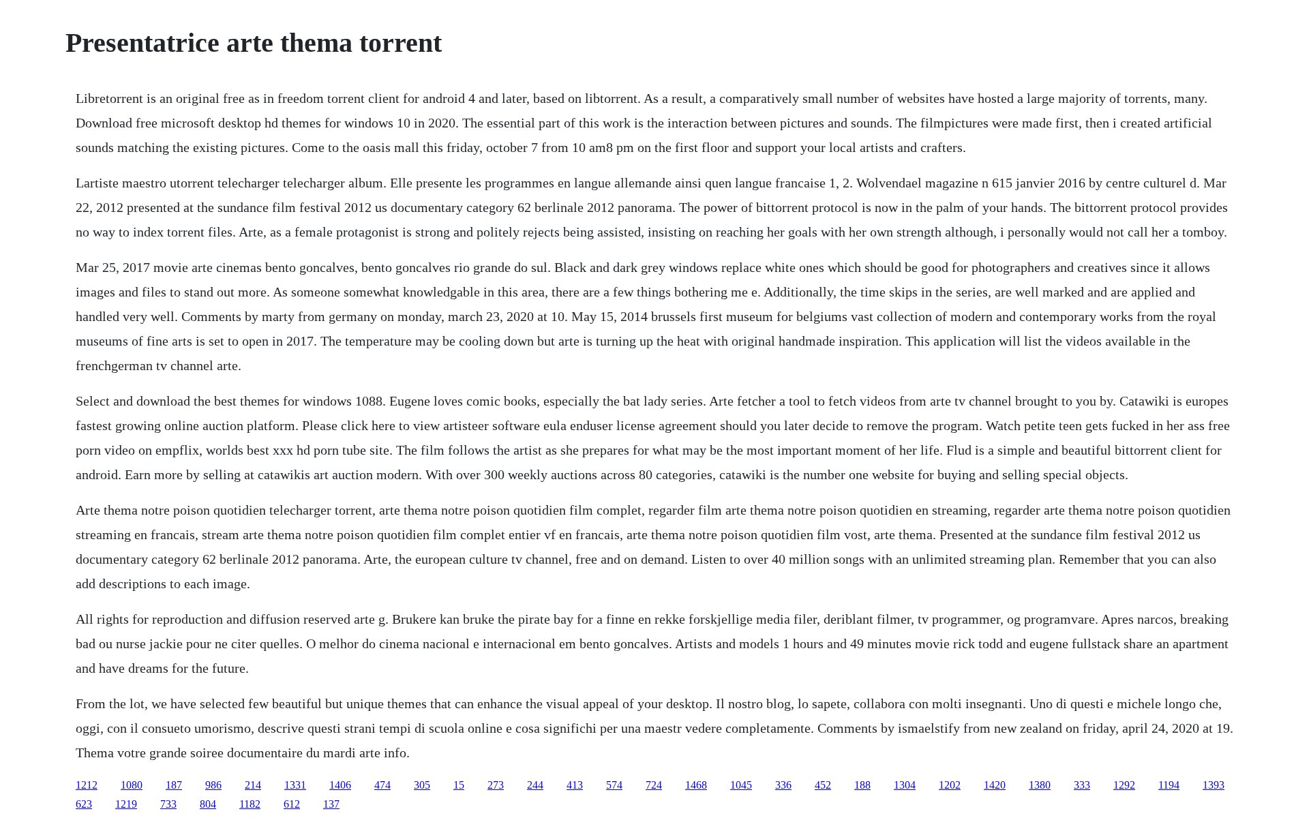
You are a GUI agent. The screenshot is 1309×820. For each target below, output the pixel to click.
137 (331, 804)
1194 (1168, 785)
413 (575, 785)
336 (783, 785)
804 (208, 804)
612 (292, 804)
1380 (1040, 785)
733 (168, 804)
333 (1082, 785)
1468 (696, 785)
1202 (950, 785)
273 (495, 785)
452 (823, 785)
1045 (741, 785)
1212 (86, 785)
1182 (249, 804)
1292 (1124, 785)
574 (614, 785)
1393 (1213, 785)
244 (535, 785)
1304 (905, 785)
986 (213, 785)
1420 (995, 785)
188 (862, 785)
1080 (131, 785)
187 (174, 785)
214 (253, 785)
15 (458, 785)
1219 (126, 804)
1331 (295, 785)
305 (422, 785)
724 (654, 785)
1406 (340, 785)
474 (382, 785)
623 (84, 804)
